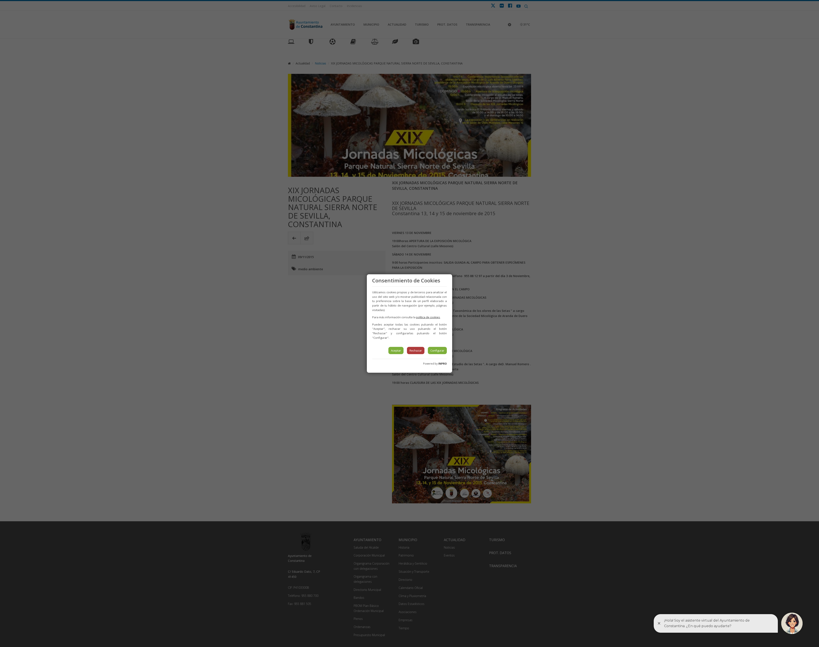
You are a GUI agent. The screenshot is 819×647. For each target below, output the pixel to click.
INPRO (442, 363)
